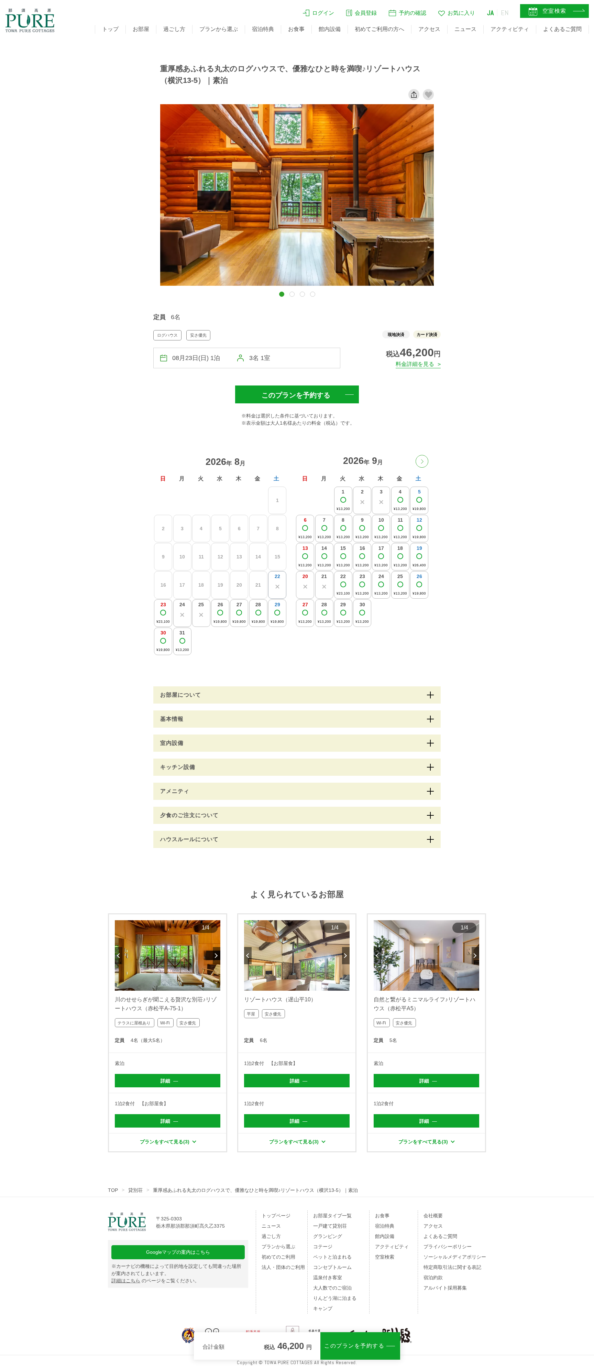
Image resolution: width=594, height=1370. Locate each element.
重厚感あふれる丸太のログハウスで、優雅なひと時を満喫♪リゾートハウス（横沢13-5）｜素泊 (255, 1190)
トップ (110, 29)
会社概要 (433, 1215)
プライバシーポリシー (448, 1246)
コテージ (322, 1246)
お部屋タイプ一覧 (332, 1215)
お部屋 (141, 29)
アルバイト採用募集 (445, 1288)
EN (505, 12)
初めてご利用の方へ (379, 29)
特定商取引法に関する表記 (452, 1267)
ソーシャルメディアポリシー (455, 1257)
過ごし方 (174, 29)
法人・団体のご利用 (283, 1267)
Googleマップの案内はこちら (178, 1252)
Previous (118, 955)
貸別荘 (135, 1190)
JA (490, 12)
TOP (113, 1190)
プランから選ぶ (218, 29)
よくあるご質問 (562, 29)
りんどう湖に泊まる (334, 1298)
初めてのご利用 (278, 1257)
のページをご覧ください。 (155, 1280)
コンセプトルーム (332, 1267)
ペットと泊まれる (332, 1257)
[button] (281, 294)
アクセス (429, 29)
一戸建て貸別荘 (330, 1226)
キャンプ (322, 1308)
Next (216, 955)
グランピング (327, 1236)
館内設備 (330, 29)
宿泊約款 (433, 1277)
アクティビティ (510, 29)
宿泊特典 (263, 29)
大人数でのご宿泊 (332, 1288)
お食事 (296, 29)
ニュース (465, 29)
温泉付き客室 (327, 1277)
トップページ (276, 1215)
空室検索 (384, 1257)
